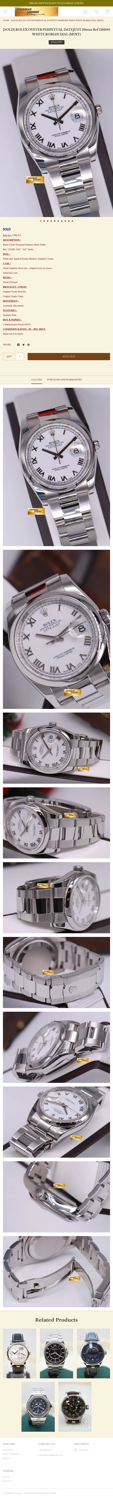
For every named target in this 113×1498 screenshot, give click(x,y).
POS (26, 1493)
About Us (7, 1481)
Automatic (8, 1449)
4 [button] (51, 221)
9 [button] (68, 221)
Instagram (84, 1449)
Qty (9, 356)
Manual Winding (11, 1454)
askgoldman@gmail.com (51, 1455)
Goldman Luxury (13, 1493)
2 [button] (44, 221)
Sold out (69, 356)
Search (6, 1477)
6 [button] (58, 221)
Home (6, 20)
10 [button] (72, 221)
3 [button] (47, 221)
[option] (56, 133)
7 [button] (61, 221)
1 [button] (40, 221)
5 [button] (54, 221)
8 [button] (65, 221)
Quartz (6, 1458)
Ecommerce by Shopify (44, 1493)
